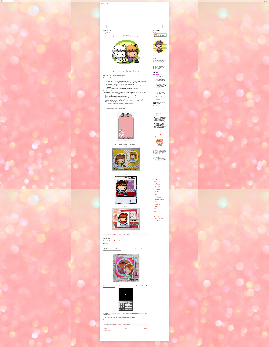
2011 (155, 209)
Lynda (126, 146)
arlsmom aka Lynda (159, 218)
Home (126, 328)
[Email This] (123, 234)
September (157, 189)
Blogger (146, 337)
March (156, 202)
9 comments (119, 234)
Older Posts (146, 328)
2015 (155, 181)
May (156, 196)
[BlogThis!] (125, 234)
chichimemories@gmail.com (140, 313)
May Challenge (108, 33)
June (156, 194)
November (157, 186)
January (156, 206)
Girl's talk (136, 36)
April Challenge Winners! (111, 241)
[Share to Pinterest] (129, 234)
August (156, 191)
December (157, 184)
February (157, 204)
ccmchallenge (157, 220)
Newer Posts (105, 328)
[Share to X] (126, 234)
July (156, 192)
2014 (155, 183)
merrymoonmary (137, 337)
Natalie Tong (157, 216)
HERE (117, 73)
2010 (155, 211)
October (156, 188)
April (156, 201)
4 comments (119, 324)
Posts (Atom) (110, 330)
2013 (155, 208)
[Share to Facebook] (127, 234)
